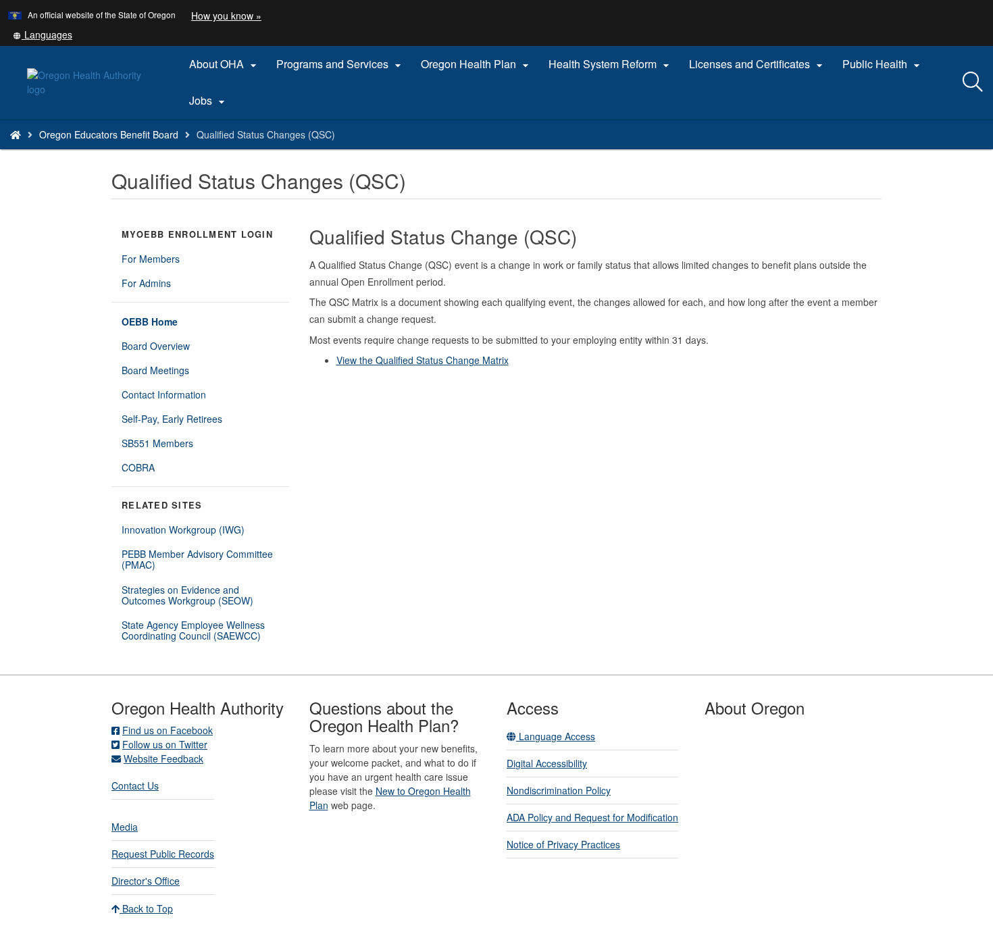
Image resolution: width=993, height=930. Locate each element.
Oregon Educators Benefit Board (108, 134)
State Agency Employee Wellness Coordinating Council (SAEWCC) (193, 630)
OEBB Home (150, 321)
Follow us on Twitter (164, 744)
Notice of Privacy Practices (563, 844)
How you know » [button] (226, 15)
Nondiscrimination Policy (559, 790)
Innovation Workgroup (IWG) (183, 529)
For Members (151, 258)
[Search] (972, 82)
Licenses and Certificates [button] (757, 64)
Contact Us (135, 785)
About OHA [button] (224, 64)
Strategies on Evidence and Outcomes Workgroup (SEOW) (187, 595)
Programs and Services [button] (340, 64)
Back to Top (146, 908)
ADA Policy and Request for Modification (592, 817)
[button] (42, 34)
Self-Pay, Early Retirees (172, 418)
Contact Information (164, 394)
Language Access (555, 736)
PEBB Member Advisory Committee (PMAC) (197, 559)
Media (124, 826)
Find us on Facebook (167, 730)
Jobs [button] (208, 101)
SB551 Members (157, 443)
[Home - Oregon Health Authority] (15, 134)
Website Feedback (163, 758)
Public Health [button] (882, 64)
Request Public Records (162, 853)
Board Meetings (155, 370)
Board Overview (156, 346)
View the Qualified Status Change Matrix (422, 360)
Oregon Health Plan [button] (476, 64)
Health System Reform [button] (611, 64)
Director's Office (145, 880)
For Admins (146, 283)
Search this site (154, 151)
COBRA (138, 467)
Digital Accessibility (547, 763)
